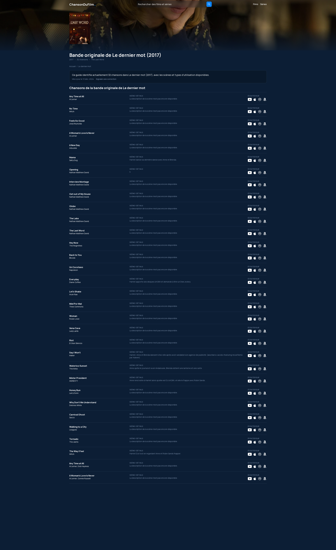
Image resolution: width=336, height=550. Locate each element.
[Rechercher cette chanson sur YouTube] (250, 99)
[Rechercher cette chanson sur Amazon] (265, 99)
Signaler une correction (106, 79)
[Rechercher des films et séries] (209, 4)
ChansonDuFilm (82, 4)
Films (255, 4)
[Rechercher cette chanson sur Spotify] (260, 99)
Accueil (72, 66)
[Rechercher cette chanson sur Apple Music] (255, 99)
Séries (263, 4)
